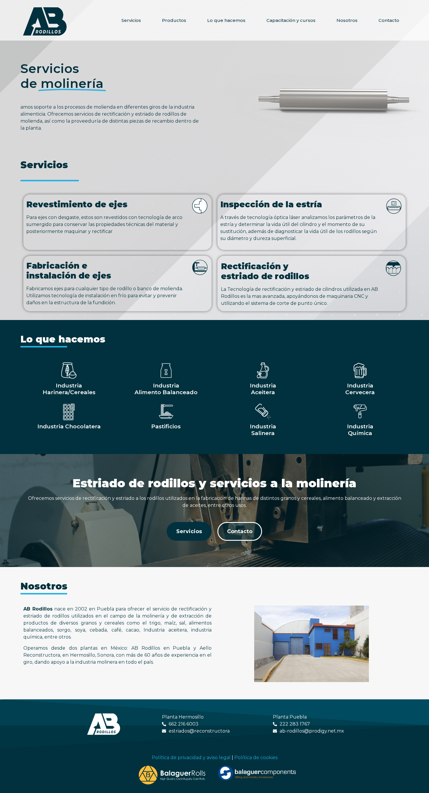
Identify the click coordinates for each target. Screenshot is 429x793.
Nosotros (347, 20)
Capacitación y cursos (290, 20)
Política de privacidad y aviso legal (191, 757)
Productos (174, 20)
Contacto (389, 20)
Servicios (131, 20)
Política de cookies (256, 757)
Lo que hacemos (226, 20)
